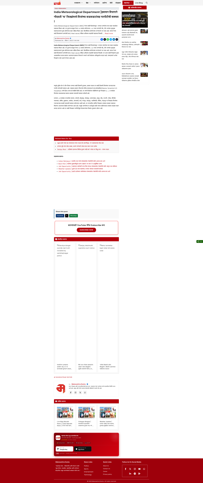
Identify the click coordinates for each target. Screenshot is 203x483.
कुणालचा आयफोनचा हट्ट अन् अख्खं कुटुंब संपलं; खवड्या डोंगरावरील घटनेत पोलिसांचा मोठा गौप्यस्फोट (133, 23)
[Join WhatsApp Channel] (85, 392)
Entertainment (88, 472)
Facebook (60, 215)
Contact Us (106, 468)
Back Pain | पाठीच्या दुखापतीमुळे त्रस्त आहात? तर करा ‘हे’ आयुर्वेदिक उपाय (80, 164)
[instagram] (135, 469)
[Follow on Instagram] (75, 392)
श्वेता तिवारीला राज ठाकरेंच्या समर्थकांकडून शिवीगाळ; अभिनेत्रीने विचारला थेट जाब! (131, 45)
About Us (106, 466)
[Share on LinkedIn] (114, 39)
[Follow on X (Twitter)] (80, 392)
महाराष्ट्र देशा (94, 386)
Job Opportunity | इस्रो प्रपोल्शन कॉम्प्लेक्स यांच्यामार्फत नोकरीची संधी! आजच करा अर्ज (84, 171)
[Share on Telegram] (111, 39)
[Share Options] (117, 39)
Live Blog (139, 3)
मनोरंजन (96, 3)
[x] (130, 469)
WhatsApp (73, 215)
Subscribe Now (86, 230)
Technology (88, 474)
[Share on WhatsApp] (107, 39)
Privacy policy (107, 474)
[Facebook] (125, 469)
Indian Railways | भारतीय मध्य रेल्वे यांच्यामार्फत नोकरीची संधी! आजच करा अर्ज (81, 161)
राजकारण (77, 3)
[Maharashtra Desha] (57, 3)
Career (105, 471)
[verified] (70, 38)
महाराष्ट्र (126, 3)
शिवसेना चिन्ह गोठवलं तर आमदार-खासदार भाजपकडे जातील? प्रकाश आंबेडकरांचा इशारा (130, 66)
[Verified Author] (87, 384)
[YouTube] (139, 469)
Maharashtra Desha (63, 38)
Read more (109, 33)
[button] (146, 3)
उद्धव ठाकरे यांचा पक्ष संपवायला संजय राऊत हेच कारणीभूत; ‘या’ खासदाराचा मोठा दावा (80, 143)
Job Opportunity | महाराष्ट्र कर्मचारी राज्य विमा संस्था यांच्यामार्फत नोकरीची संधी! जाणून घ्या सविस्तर (87, 166)
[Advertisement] (86, 73)
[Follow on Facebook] (71, 392)
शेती (111, 3)
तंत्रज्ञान (118, 3)
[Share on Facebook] (101, 39)
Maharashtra (62, 8)
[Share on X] (104, 39)
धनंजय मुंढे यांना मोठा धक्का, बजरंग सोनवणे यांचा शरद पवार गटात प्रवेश (77, 146)
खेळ (87, 3)
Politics (86, 466)
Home (56, 8)
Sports (86, 469)
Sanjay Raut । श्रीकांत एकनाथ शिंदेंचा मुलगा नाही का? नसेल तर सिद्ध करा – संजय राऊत (83, 149)
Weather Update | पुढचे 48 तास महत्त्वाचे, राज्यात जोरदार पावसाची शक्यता (80, 169)
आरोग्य (104, 3)
